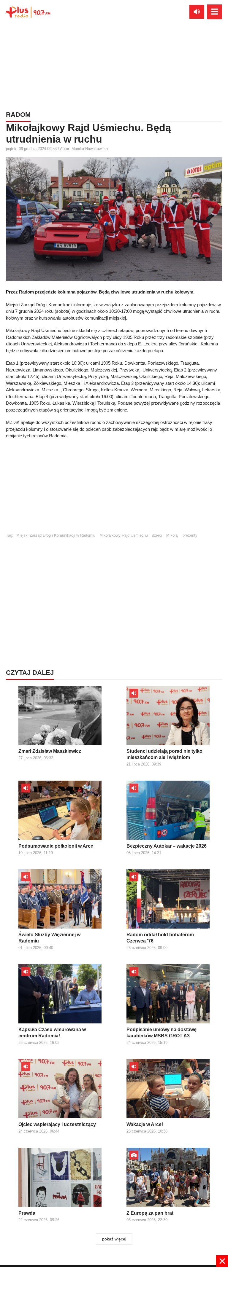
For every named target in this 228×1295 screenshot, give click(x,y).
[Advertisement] (114, 67)
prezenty (190, 535)
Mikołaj (172, 535)
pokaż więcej (114, 1239)
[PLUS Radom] (28, 12)
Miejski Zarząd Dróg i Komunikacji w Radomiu (55, 535)
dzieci (157, 535)
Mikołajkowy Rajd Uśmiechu (123, 535)
